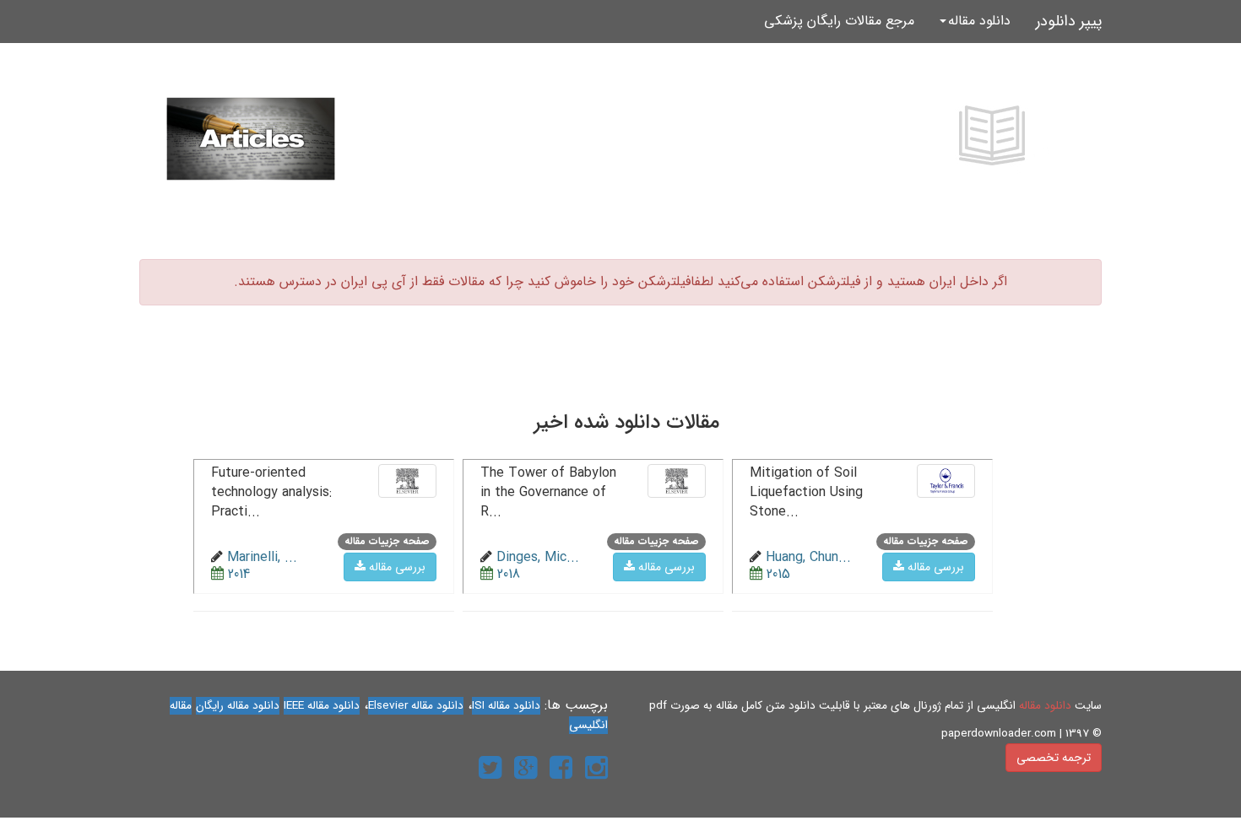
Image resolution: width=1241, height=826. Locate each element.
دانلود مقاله (1045, 706)
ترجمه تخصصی (1053, 757)
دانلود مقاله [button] (979, 20)
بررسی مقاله (934, 567)
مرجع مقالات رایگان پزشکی (839, 20)
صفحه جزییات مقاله (925, 541)
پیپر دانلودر (1069, 21)
